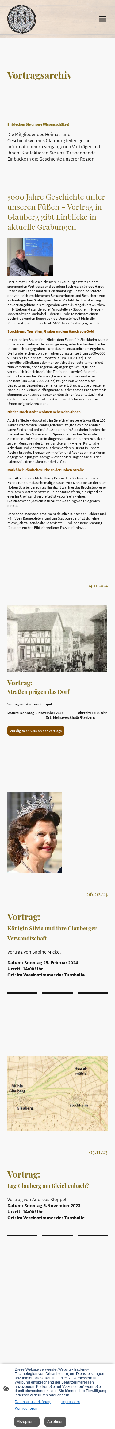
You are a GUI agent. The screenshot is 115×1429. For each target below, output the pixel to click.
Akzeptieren (27, 1422)
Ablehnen (55, 1422)
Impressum (70, 1402)
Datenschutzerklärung (33, 1402)
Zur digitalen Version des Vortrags (36, 730)
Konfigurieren (26, 1408)
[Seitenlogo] (21, 19)
